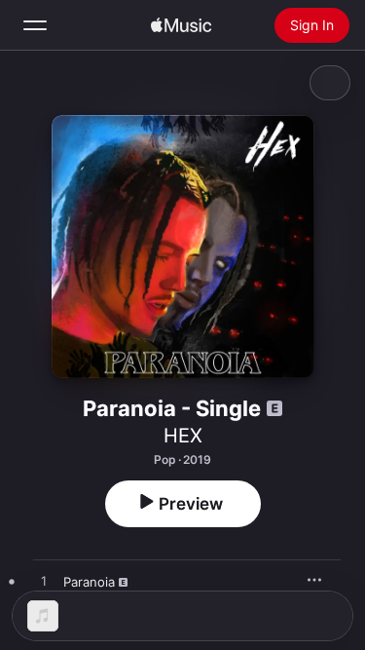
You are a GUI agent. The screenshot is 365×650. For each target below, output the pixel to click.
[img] (181, 25)
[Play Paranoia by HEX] (43, 582)
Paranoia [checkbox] (89, 582)
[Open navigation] (35, 25)
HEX (183, 435)
